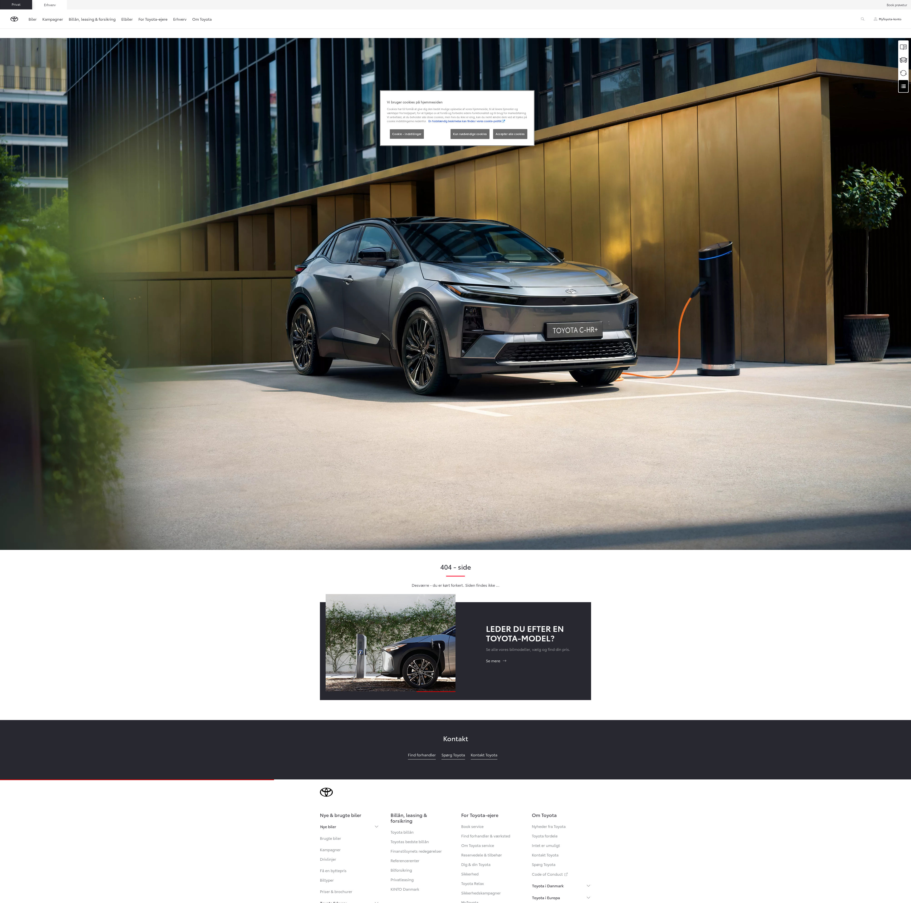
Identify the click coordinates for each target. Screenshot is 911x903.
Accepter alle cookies (510, 134)
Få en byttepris (333, 870)
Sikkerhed (470, 873)
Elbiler (127, 19)
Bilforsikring (401, 870)
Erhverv (179, 19)
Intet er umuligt (546, 845)
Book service (472, 826)
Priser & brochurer (336, 891)
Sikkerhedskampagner (481, 892)
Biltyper (327, 880)
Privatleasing (402, 879)
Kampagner (52, 19)
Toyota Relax (472, 883)
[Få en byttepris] (903, 73)
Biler (33, 19)
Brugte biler (330, 838)
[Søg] (862, 19)
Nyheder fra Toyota (549, 826)
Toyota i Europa (546, 897)
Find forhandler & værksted (485, 835)
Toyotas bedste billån (410, 841)
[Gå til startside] (14, 19)
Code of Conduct (550, 874)
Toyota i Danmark (548, 885)
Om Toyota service (477, 845)
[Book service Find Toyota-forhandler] (903, 86)
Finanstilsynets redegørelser (416, 851)
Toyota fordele (545, 835)
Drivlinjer (328, 859)
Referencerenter (405, 860)
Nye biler (328, 826)
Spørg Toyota (543, 864)
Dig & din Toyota (475, 864)
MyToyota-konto (890, 19)
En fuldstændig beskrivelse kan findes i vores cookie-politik (464, 121)
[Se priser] (903, 46)
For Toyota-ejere (152, 19)
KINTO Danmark (405, 889)
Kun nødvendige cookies (470, 134)
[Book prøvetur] (903, 60)
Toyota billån (402, 832)
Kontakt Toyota (545, 854)
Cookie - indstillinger (406, 134)
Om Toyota (202, 19)
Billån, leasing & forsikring (92, 19)
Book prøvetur (897, 5)
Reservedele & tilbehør (481, 854)
